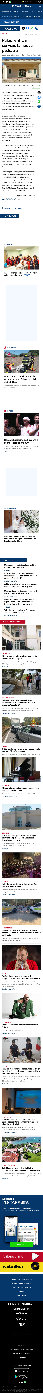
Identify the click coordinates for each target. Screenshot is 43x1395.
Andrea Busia (8, 607)
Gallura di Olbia (10, 208)
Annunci (21, 1291)
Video (16, 11)
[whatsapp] (10, 2)
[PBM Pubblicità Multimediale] (21, 1324)
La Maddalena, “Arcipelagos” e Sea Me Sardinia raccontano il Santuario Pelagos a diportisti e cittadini (20, 1121)
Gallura (11, 28)
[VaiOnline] (21, 1320)
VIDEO (27, 275)
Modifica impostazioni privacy (21, 1350)
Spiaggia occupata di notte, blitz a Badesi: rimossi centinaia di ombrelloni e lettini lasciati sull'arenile (21, 932)
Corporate (22, 1358)
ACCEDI (38, 2)
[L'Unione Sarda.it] (21, 6)
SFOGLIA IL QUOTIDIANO (12, 22)
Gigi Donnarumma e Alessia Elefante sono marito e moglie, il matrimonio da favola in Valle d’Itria (20, 538)
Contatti (21, 1346)
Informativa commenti (21, 1354)
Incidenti (37, 17)
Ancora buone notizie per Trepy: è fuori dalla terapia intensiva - (20, 274)
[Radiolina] (21, 1266)
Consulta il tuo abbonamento (21, 1279)
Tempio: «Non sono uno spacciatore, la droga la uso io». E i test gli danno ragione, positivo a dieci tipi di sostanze (21, 1071)
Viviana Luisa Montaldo (11, 615)
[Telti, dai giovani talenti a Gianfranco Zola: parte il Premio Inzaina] (21, 865)
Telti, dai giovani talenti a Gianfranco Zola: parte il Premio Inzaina (19, 611)
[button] (23, 28)
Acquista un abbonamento (21, 1283)
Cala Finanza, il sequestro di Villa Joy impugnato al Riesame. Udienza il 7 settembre (21, 1169)
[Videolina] (21, 1256)
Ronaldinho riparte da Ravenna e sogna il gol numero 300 (21, 441)
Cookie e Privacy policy (21, 1334)
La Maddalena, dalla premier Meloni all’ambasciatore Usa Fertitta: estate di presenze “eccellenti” (20, 575)
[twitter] (4, 2)
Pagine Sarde (21, 1295)
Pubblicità (21, 1342)
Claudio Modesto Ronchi (11, 199)
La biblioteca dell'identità (21, 1287)
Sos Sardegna (26, 17)
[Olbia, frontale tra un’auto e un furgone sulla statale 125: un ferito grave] (21, 730)
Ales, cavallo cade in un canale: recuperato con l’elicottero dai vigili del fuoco (20, 379)
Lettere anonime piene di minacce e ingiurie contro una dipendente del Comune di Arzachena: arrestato (19, 601)
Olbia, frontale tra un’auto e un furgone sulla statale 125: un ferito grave (20, 585)
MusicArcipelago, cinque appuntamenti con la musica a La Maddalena (20, 592)
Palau (20, 208)
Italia (32, 11)
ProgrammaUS (6, 11)
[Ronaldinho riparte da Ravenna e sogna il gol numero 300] (21, 424)
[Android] (21, 1376)
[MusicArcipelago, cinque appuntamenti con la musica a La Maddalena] (21, 770)
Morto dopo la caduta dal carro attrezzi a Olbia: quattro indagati (21, 566)
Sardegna (25, 11)
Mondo (40, 11)
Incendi (16, 17)
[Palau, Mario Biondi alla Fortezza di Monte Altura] (21, 1006)
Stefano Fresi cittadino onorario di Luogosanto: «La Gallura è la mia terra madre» (21, 977)
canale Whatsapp (36, 86)
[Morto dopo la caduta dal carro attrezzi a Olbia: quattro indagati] (21, 637)
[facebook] (7, 2)
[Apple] (21, 1370)
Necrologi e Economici (21, 1338)
